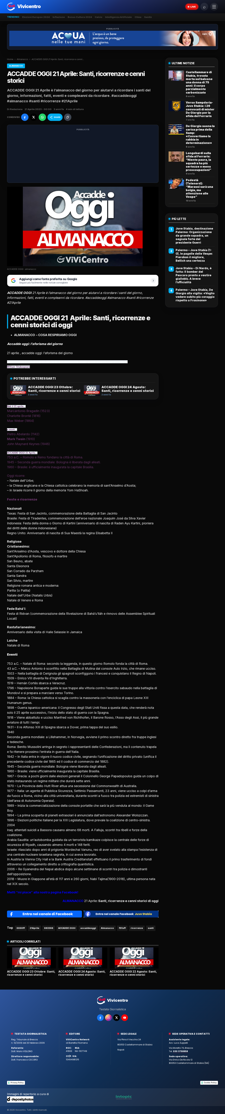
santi (151, 928)
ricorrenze (137, 928)
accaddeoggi (88, 928)
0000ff (21, 928)
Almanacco (22, 59)
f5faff (122, 928)
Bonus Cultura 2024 (80, 17)
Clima (138, 17)
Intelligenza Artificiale (118, 17)
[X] (116, 1017)
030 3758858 (180, 1051)
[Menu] (214, 7)
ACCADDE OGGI (66, 928)
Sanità (148, 17)
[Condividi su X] (33, 117)
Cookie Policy (210, 1082)
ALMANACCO (73, 901)
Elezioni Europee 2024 (36, 17)
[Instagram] (108, 1017)
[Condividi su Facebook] (24, 117)
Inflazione (59, 17)
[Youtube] (124, 1017)
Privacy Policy (17, 1082)
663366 (48, 928)
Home (10, 59)
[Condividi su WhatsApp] (42, 117)
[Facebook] (100, 1017)
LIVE (193, 6)
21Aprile (34, 928)
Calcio (98, 17)
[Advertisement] (82, 156)
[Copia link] (67, 117)
